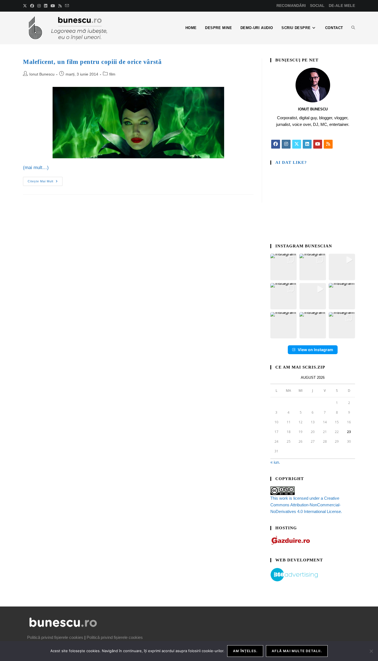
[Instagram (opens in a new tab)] (39, 6)
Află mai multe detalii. (297, 651)
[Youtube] (317, 144)
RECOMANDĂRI (291, 5)
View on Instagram (315, 349)
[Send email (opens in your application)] (67, 6)
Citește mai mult (45, 180)
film (112, 74)
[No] (371, 651)
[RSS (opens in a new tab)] (60, 6)
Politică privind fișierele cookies (55, 637)
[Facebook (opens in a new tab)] (32, 6)
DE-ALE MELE (342, 5)
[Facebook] (275, 144)
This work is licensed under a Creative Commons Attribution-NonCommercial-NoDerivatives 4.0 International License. (306, 505)
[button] (283, 267)
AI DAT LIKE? (291, 162)
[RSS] (328, 144)
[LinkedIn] (307, 144)
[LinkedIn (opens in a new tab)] (45, 6)
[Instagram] (286, 144)
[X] (296, 144)
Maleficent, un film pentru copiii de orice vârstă (92, 61)
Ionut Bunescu (42, 74)
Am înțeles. (245, 651)
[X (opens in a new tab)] (26, 6)
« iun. (275, 462)
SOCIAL (317, 5)
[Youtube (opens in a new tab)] (53, 6)
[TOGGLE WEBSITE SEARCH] (353, 28)
